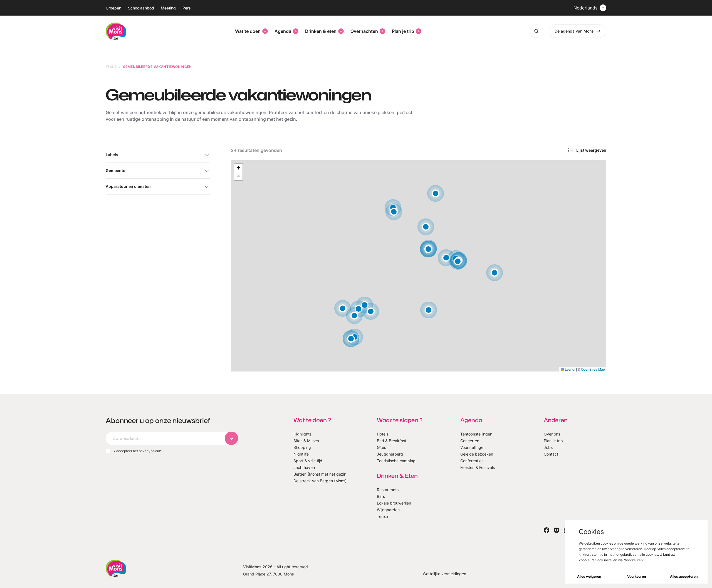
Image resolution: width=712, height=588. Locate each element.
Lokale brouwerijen (394, 503)
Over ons (552, 434)
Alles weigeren (589, 576)
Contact (551, 454)
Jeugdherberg (390, 454)
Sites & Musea (306, 440)
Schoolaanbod (141, 8)
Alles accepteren (684, 576)
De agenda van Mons (574, 31)
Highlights (302, 434)
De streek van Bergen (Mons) (320, 480)
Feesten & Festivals (477, 467)
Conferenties (471, 460)
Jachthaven (304, 467)
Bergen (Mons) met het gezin (319, 474)
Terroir (383, 516)
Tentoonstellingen (476, 434)
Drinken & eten (321, 31)
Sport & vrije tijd (307, 460)
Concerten (469, 440)
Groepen (113, 8)
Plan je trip (403, 31)
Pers (186, 8)
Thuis (111, 67)
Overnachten (364, 31)
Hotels (382, 434)
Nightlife (301, 454)
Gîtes (381, 447)
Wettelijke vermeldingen (444, 573)
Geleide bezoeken (476, 454)
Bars (381, 496)
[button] (428, 249)
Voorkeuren (636, 576)
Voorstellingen (473, 447)
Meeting (168, 8)
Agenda (283, 31)
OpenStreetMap (593, 369)
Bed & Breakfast (391, 440)
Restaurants (388, 489)
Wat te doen (248, 31)
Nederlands (585, 8)
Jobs (548, 447)
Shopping (302, 447)
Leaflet (569, 369)
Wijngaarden (388, 509)
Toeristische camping (396, 460)
